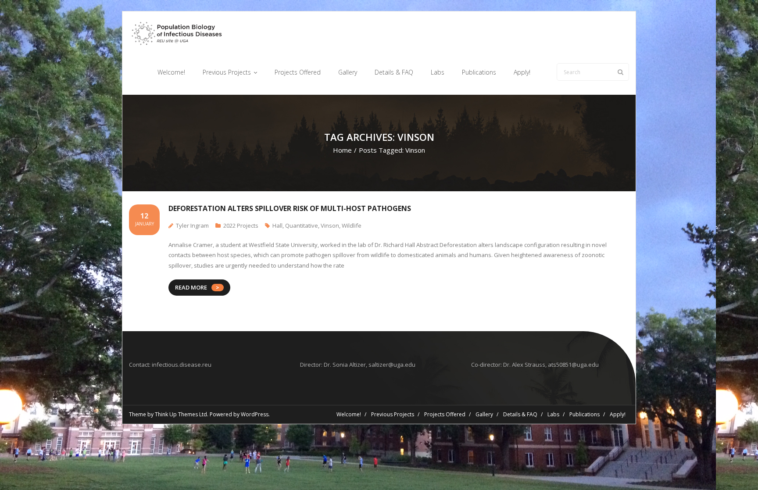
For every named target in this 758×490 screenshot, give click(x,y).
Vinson (330, 225)
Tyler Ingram (192, 225)
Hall (277, 225)
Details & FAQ (520, 414)
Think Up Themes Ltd (181, 414)
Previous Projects (392, 414)
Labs (553, 414)
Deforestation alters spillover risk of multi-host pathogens (289, 208)
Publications (584, 414)
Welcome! (348, 414)
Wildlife (351, 225)
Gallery (484, 414)
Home (342, 150)
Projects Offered (444, 414)
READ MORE (191, 287)
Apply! (618, 414)
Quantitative (301, 225)
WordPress (254, 414)
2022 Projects (240, 225)
